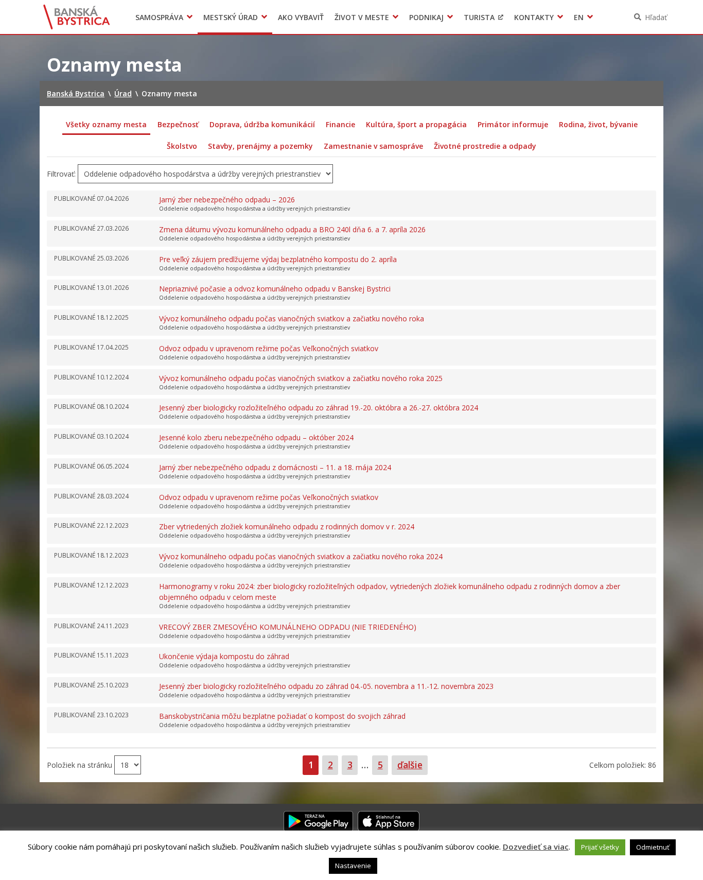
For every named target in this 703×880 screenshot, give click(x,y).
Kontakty (534, 17)
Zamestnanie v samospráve (373, 146)
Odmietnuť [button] (653, 847)
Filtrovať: (61, 174)
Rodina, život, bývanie (598, 124)
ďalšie (410, 764)
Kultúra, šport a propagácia (416, 124)
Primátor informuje (513, 124)
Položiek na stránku (80, 765)
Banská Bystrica (77, 17)
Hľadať (656, 17)
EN (579, 17)
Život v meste (362, 17)
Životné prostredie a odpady (485, 146)
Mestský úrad (230, 17)
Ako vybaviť (301, 17)
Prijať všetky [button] (600, 847)
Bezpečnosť (178, 124)
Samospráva (159, 17)
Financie (340, 124)
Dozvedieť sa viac (536, 846)
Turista (479, 17)
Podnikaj (426, 17)
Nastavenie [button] (353, 865)
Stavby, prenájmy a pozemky (260, 146)
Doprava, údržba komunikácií (262, 124)
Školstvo (182, 146)
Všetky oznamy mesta (106, 124)
